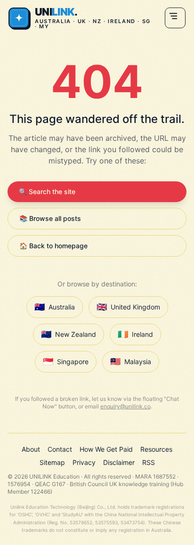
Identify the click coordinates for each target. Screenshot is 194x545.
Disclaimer (119, 462)
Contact (60, 449)
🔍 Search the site (47, 191)
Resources (156, 449)
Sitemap (52, 462)
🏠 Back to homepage (53, 246)
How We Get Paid (106, 449)
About (31, 449)
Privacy (84, 462)
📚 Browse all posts (50, 218)
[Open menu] (175, 18)
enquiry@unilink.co (125, 406)
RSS (148, 462)
